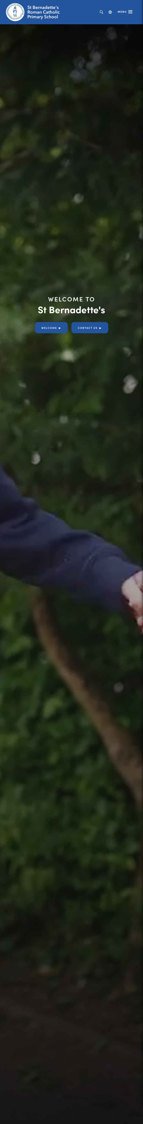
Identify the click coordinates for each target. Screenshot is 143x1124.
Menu (122, 11)
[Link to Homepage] (34, 12)
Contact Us (88, 327)
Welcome (49, 327)
